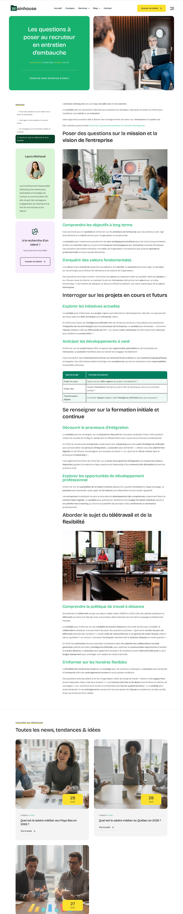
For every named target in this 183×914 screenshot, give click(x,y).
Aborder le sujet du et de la (33, 139)
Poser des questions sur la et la (33, 113)
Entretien (58, 62)
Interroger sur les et (32, 121)
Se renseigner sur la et (33, 130)
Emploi (31, 815)
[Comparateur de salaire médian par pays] (52, 846)
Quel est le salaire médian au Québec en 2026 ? (130, 820)
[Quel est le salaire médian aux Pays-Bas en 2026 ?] (52, 741)
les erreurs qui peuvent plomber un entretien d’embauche (117, 125)
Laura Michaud (35, 62)
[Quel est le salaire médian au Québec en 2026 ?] (130, 741)
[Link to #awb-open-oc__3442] (172, 8)
